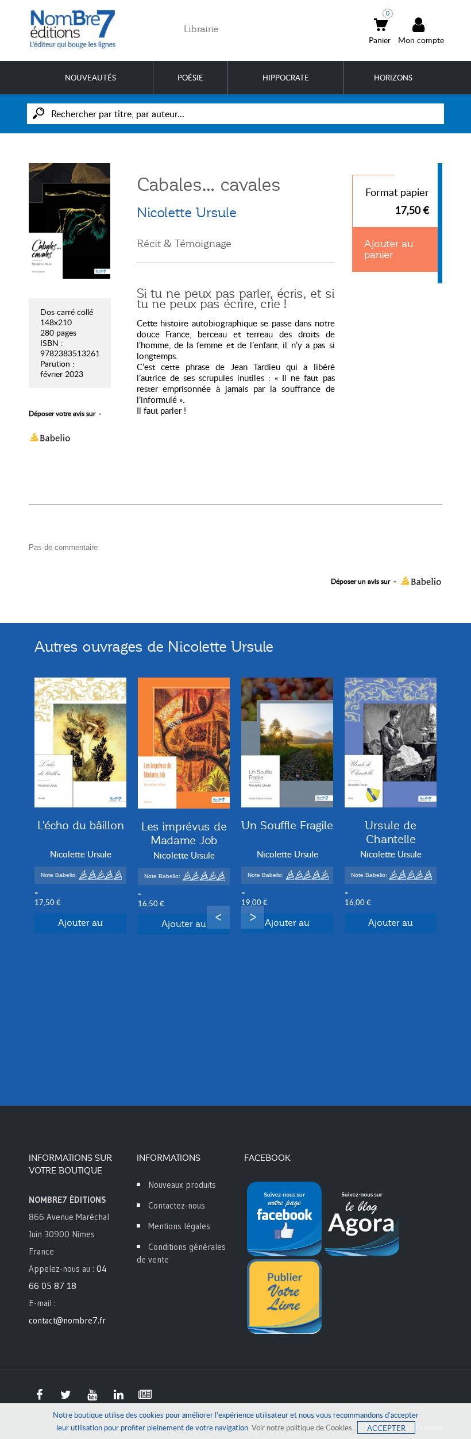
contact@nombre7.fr (67, 1320)
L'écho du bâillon (80, 825)
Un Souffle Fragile (287, 825)
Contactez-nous (176, 1205)
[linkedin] (118, 1394)
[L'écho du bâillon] (80, 742)
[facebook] (39, 1394)
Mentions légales (179, 1226)
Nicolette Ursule (187, 212)
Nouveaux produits (182, 1184)
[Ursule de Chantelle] (391, 742)
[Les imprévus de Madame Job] (184, 743)
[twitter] (65, 1394)
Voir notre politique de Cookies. (303, 1427)
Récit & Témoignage (184, 243)
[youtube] (92, 1394)
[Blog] (144, 1394)
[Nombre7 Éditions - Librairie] (73, 29)
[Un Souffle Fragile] (287, 742)
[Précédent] (218, 917)
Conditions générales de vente (181, 1253)
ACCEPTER (386, 1428)
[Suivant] (252, 917)
